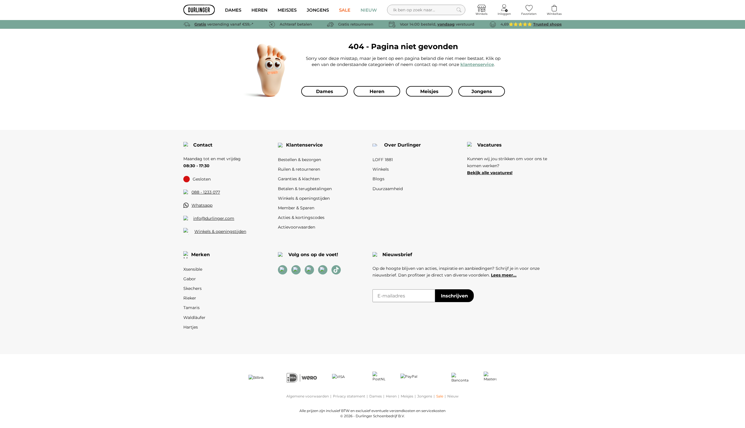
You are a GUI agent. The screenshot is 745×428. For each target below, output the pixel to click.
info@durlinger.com (213, 218)
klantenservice (477, 64)
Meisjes (407, 396)
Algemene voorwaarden (307, 396)
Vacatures (489, 145)
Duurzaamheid (387, 188)
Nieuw (453, 396)
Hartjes (190, 327)
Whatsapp (201, 205)
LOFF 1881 (382, 159)
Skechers (192, 288)
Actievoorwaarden (296, 227)
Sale (439, 396)
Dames (375, 396)
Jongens (424, 396)
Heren (391, 396)
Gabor (189, 278)
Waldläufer (194, 317)
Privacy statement (349, 396)
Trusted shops (547, 24)
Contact (202, 145)
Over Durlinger (402, 145)
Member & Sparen (296, 208)
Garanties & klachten (299, 178)
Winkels (380, 169)
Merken (200, 254)
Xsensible (192, 269)
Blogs (378, 178)
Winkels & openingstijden (220, 231)
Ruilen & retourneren (299, 169)
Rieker (189, 298)
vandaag (446, 24)
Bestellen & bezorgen (299, 159)
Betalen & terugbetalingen (305, 188)
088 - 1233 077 (205, 192)
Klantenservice (304, 145)
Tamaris (191, 307)
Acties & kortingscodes (301, 217)
